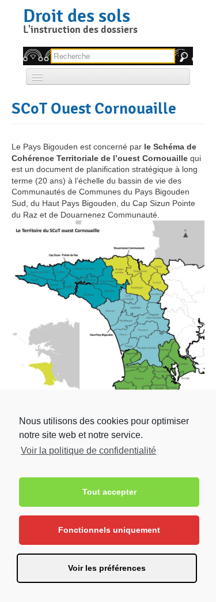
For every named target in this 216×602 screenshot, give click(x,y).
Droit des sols (76, 16)
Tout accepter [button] (109, 491)
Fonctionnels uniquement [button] (109, 529)
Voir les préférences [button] (107, 568)
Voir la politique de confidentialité (88, 450)
